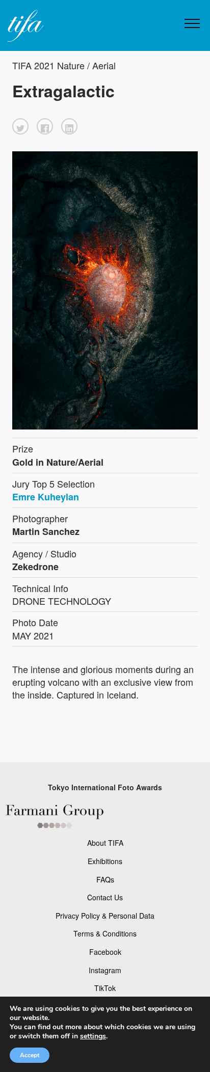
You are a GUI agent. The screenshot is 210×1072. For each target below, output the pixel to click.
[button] (20, 126)
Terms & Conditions (105, 933)
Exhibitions (105, 861)
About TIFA (105, 843)
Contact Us (105, 897)
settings (93, 1036)
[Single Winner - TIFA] (24, 26)
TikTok (105, 988)
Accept (29, 1055)
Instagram (105, 970)
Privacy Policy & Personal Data (105, 915)
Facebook (105, 952)
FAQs (105, 879)
